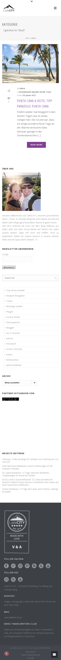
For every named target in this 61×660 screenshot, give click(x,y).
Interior (9, 338)
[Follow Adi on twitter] (13, 579)
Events (9, 354)
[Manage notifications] (6, 653)
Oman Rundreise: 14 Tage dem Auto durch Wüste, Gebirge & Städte (30, 490)
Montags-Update (14, 306)
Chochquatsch (13, 322)
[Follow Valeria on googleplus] (13, 566)
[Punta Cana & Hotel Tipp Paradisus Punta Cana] (30, 63)
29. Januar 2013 (29, 95)
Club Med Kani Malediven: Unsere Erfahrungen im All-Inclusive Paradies (27, 467)
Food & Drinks (13, 317)
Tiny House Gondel (15, 290)
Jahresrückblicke (13, 365)
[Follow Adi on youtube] (20, 579)
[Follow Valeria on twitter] (41, 566)
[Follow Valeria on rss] (34, 566)
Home (27, 38)
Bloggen (10, 327)
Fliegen (9, 311)
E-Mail (5, 254)
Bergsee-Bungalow (15, 295)
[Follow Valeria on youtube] (48, 566)
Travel (48, 92)
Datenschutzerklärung (30, 655)
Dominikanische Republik (29, 92)
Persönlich (11, 343)
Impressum (30, 652)
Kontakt (30, 658)
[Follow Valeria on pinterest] (27, 566)
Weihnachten (12, 359)
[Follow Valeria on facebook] (6, 566)
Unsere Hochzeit (14, 349)
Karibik (42, 92)
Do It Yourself (13, 333)
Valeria (22, 88)
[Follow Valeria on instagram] (20, 566)
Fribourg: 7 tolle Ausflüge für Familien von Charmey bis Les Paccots (30, 460)
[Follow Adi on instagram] (6, 579)
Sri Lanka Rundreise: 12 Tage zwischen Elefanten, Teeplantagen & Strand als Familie (25, 474)
